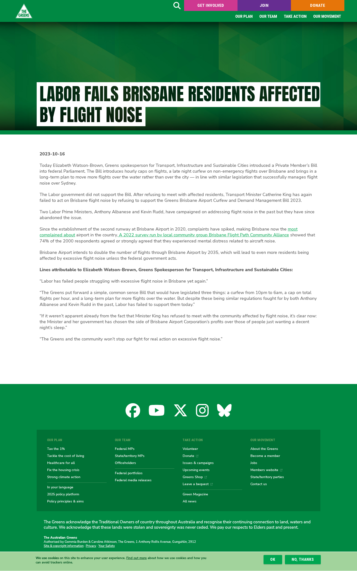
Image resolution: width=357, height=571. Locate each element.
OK (272, 559)
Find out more (136, 558)
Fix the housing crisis (63, 469)
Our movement (327, 16)
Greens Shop (193, 476)
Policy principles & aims (65, 501)
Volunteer (190, 448)
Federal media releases (133, 480)
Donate (317, 5)
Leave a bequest (196, 484)
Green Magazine (195, 494)
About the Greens (264, 448)
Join (264, 5)
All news (189, 501)
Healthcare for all (61, 462)
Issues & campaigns (198, 462)
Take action (295, 16)
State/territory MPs (129, 455)
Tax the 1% (56, 448)
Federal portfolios (129, 473)
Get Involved (210, 5)
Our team (268, 16)
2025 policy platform (63, 494)
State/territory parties (267, 476)
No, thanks (303, 559)
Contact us (258, 484)
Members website (264, 469)
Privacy (91, 546)
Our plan (244, 16)
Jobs (253, 462)
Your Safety (106, 546)
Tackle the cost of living (65, 455)
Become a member (265, 455)
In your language (60, 487)
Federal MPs (125, 448)
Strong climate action (63, 476)
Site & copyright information (64, 546)
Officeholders (125, 462)
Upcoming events (196, 469)
